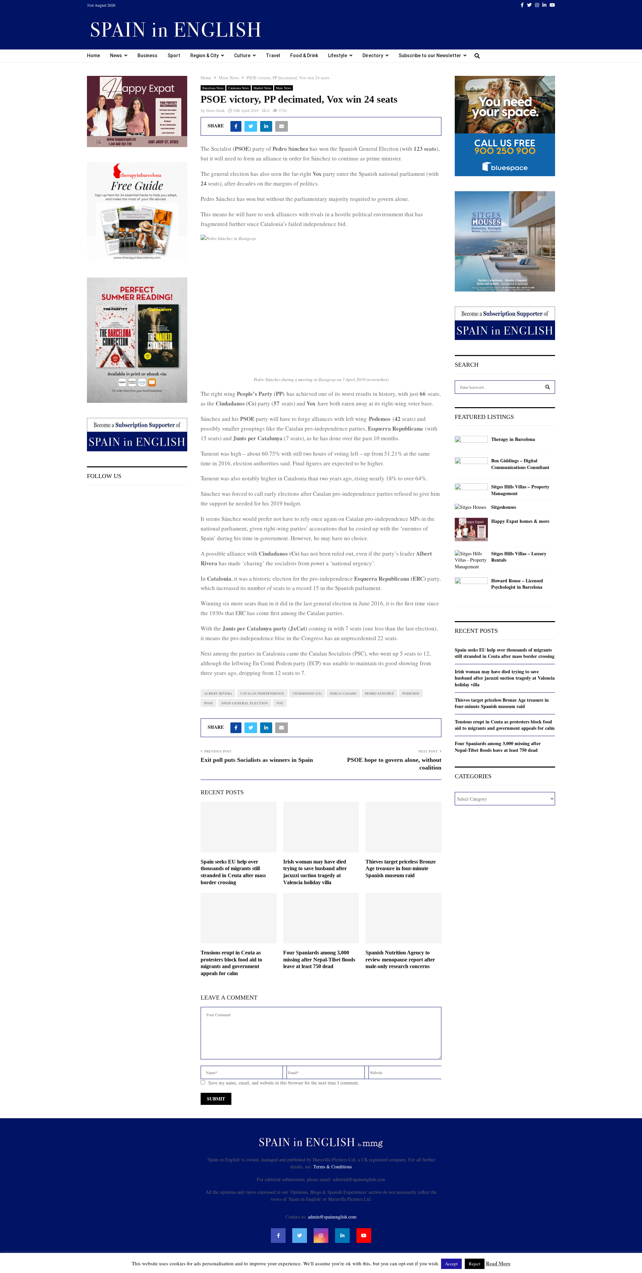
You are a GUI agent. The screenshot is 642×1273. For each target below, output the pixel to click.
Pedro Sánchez (379, 693)
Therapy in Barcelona (513, 439)
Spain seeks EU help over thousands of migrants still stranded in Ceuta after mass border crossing (504, 653)
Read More (498, 1263)
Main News (283, 88)
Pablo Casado (343, 693)
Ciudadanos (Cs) (307, 693)
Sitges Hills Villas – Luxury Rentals (518, 556)
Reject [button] (474, 1264)
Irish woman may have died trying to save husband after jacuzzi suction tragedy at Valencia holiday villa (505, 678)
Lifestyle (337, 55)
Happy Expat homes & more (520, 521)
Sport (174, 55)
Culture (242, 55)
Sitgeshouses (503, 507)
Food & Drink (304, 55)
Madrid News (262, 88)
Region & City (204, 55)
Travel (273, 55)
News (116, 55)
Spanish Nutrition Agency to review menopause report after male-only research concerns (400, 959)
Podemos (410, 693)
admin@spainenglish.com (332, 1216)
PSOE (208, 703)
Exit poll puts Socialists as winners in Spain (257, 760)
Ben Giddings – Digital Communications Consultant (520, 463)
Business (147, 55)
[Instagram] (321, 1235)
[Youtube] (363, 1235)
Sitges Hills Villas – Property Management (520, 489)
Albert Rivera (218, 693)
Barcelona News (213, 88)
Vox (279, 703)
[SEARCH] (547, 387)
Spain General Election (244, 703)
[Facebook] (278, 1235)
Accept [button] (451, 1264)
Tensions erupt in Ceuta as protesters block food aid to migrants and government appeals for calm (505, 725)
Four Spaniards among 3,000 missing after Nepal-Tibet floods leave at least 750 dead (319, 959)
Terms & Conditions (332, 1166)
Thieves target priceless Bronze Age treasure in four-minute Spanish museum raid (400, 869)
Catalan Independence (262, 693)
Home (93, 55)
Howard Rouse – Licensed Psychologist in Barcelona (517, 583)
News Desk (215, 110)
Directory (372, 55)
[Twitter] (299, 1235)
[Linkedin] (342, 1235)
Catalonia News (238, 88)
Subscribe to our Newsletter (430, 55)
